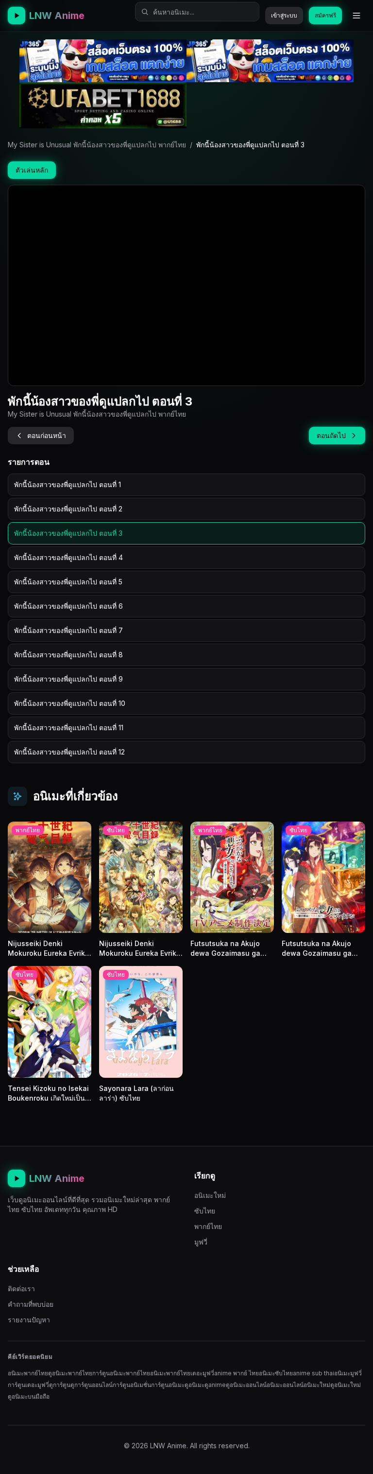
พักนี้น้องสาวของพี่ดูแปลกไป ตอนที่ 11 (68, 727)
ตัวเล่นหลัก (32, 170)
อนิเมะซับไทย (276, 1373)
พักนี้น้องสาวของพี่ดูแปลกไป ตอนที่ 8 (68, 654)
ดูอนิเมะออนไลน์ (246, 1384)
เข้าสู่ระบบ (284, 15)
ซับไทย (204, 1211)
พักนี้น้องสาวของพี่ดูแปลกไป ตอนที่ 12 (69, 752)
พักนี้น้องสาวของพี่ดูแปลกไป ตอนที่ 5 (68, 582)
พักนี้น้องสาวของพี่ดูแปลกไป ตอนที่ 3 (68, 533)
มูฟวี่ (200, 1242)
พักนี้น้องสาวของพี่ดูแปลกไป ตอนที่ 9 (68, 679)
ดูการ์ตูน (59, 1384)
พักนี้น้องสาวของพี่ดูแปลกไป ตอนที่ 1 (67, 484)
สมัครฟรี (325, 15)
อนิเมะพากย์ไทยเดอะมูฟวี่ (182, 1373)
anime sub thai (313, 1373)
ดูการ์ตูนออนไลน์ (91, 1384)
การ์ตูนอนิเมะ (168, 1384)
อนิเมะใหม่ (210, 1195)
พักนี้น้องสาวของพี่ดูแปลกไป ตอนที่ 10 (69, 703)
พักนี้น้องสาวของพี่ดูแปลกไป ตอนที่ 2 (68, 509)
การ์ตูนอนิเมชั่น (132, 1384)
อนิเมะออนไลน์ (285, 1384)
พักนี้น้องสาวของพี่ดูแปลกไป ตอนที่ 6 (68, 606)
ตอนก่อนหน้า (46, 435)
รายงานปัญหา (29, 1320)
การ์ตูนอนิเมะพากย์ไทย (121, 1373)
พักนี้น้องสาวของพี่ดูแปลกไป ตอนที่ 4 (68, 557)
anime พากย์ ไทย (236, 1373)
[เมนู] (356, 15)
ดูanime (215, 1384)
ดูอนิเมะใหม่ (345, 1384)
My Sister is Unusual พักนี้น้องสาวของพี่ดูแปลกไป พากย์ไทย (97, 144)
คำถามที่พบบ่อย (30, 1304)
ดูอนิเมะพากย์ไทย (70, 1373)
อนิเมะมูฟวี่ (348, 1373)
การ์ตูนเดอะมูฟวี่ (28, 1384)
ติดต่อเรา (21, 1288)
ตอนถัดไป (331, 435)
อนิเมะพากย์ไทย (28, 1373)
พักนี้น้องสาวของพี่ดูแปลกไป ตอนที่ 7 (68, 630)
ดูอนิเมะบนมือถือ (29, 1396)
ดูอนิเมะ (194, 1384)
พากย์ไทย (208, 1226)
